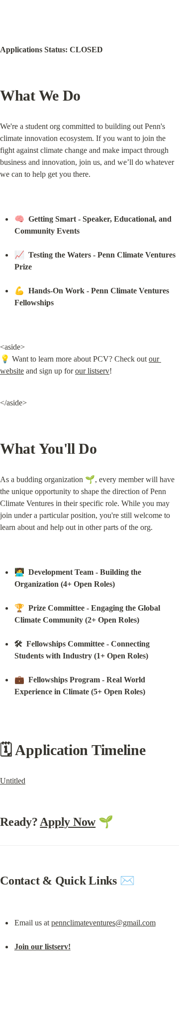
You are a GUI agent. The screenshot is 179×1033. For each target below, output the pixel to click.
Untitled (12, 780)
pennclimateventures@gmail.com (103, 922)
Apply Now (67, 821)
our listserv (92, 371)
